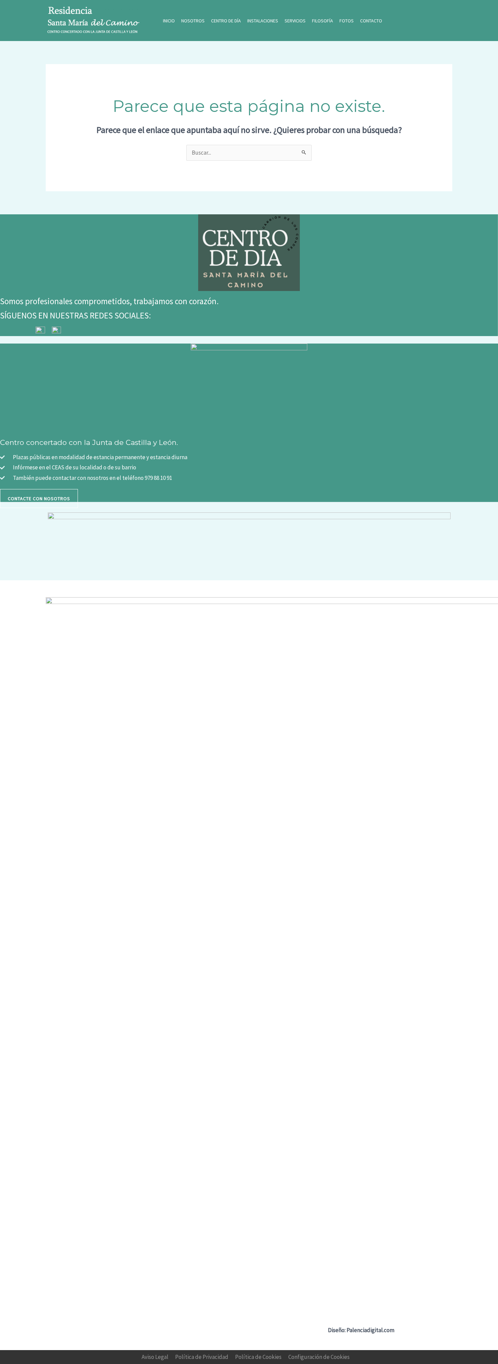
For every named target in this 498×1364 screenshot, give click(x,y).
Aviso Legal (155, 1357)
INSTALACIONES (262, 21)
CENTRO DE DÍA (226, 21)
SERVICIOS (295, 21)
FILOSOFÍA (322, 21)
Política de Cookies (258, 1357)
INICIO (169, 21)
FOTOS (346, 21)
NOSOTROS (193, 21)
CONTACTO (371, 21)
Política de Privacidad (201, 1357)
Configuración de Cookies (319, 1357)
